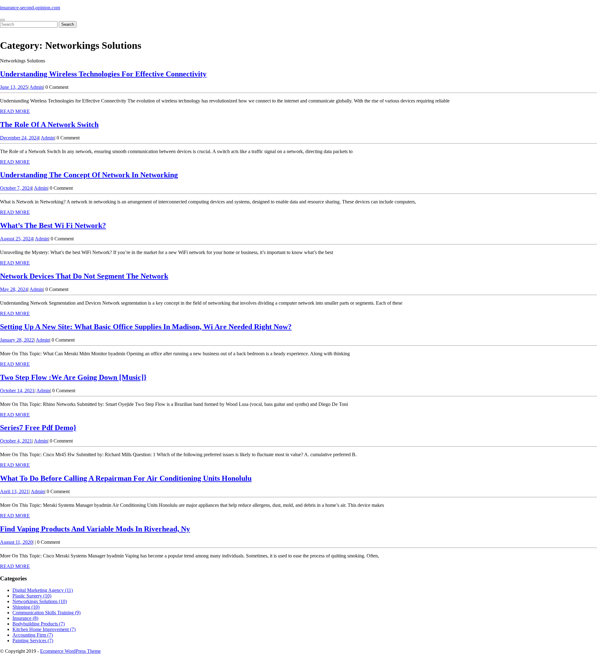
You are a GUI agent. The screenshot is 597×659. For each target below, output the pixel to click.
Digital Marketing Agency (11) (42, 590)
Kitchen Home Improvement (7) (44, 629)
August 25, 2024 (16, 238)
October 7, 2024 (16, 188)
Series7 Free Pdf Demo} (38, 428)
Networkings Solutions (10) (39, 601)
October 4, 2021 (16, 440)
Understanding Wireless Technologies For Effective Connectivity (103, 74)
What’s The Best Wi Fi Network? (53, 225)
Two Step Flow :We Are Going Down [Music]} (73, 377)
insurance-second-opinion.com (30, 7)
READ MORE (15, 111)
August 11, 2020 (16, 542)
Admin (36, 87)
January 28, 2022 (17, 340)
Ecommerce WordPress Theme (70, 651)
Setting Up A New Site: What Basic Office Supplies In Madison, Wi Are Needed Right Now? (146, 327)
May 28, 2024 (14, 289)
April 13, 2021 (14, 491)
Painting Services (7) (32, 640)
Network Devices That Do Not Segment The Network (84, 276)
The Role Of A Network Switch (49, 124)
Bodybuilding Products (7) (38, 623)
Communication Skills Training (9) (46, 612)
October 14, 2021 (17, 390)
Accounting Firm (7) (32, 635)
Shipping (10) (25, 607)
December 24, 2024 (19, 137)
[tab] (2, 20)
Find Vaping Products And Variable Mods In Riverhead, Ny (95, 529)
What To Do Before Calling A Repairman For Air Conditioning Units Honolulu (126, 478)
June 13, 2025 (14, 87)
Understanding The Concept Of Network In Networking (89, 175)
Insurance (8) (25, 618)
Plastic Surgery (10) (31, 595)
